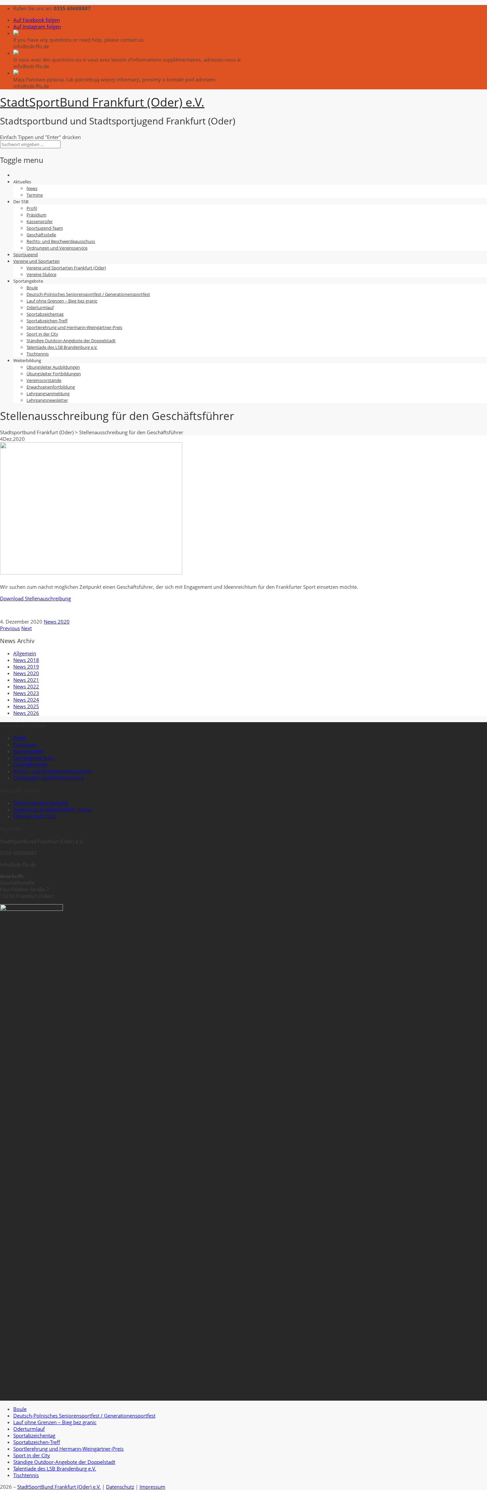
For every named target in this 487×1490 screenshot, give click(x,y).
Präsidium (36, 215)
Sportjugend (25, 254)
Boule (32, 288)
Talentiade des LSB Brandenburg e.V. (62, 347)
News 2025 (26, 706)
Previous (10, 628)
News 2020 (57, 621)
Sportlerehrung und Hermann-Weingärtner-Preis (74, 327)
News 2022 (26, 686)
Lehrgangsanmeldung (48, 393)
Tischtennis (38, 354)
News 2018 (26, 660)
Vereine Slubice (41, 274)
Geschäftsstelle (41, 235)
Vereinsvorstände (44, 380)
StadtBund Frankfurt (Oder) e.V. (102, 102)
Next (26, 628)
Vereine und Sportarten (36, 261)
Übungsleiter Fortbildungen (54, 374)
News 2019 (26, 666)
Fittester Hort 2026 (35, 816)
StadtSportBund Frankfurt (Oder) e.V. (59, 1486)
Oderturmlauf (40, 307)
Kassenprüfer (40, 221)
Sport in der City (42, 334)
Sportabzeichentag (45, 314)
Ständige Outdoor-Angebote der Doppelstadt (71, 341)
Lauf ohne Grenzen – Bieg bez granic (62, 301)
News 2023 (26, 693)
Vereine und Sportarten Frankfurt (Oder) (66, 268)
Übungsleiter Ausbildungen (53, 367)
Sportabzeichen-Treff (47, 321)
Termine (35, 195)
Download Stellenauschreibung (35, 598)
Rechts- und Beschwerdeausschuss (61, 241)
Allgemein (24, 653)
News (32, 188)
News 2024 (26, 699)
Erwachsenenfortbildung (51, 387)
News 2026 (26, 713)
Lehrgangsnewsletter (47, 400)
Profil (32, 208)
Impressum (152, 1486)
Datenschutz (120, 1486)
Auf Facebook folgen (36, 20)
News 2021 (26, 679)
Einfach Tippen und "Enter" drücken (40, 137)
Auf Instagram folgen (37, 26)
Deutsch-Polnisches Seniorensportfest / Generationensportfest (88, 294)
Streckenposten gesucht (40, 803)
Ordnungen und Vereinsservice (57, 248)
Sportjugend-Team (45, 228)
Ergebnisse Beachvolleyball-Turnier (53, 809)
